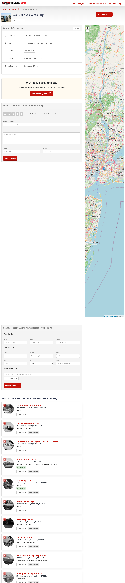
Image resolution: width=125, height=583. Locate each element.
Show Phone (22, 414)
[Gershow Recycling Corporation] (8, 559)
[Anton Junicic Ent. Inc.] (8, 463)
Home (74, 4)
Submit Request (12, 385)
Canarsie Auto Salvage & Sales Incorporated (37, 441)
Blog (119, 4)
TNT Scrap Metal (24, 537)
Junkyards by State (85, 4)
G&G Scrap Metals (25, 519)
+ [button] (87, 28)
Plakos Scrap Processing (27, 423)
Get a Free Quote (40, 93)
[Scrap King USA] (8, 484)
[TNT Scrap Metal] (8, 541)
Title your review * (9, 121)
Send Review (10, 158)
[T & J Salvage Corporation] (8, 409)
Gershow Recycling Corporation (31, 555)
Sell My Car (103, 14)
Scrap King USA (23, 480)
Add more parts (11, 379)
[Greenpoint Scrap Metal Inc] (8, 577)
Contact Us (112, 4)
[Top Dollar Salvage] (8, 505)
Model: (32, 339)
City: (57, 360)
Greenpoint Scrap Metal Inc (29, 573)
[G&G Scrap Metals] (8, 523)
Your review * (7, 131)
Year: (58, 339)
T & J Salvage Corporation (28, 405)
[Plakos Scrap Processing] (8, 427)
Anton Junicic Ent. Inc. (27, 459)
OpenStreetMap (113, 316)
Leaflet (106, 316)
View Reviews (33, 432)
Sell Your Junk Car (99, 4)
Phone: (32, 353)
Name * (5, 148)
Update (77, 28)
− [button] (87, 31)
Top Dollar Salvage (25, 501)
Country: (6, 360)
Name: (6, 353)
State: (32, 360)
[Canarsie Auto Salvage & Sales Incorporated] (8, 445)
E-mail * (46, 148)
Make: (5, 339)
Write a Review (19, 21)
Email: (58, 353)
